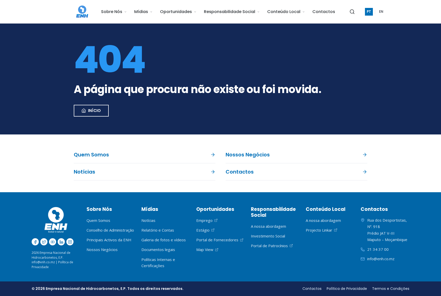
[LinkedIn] (61, 241)
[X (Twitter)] (43, 241)
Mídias (141, 12)
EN (381, 11)
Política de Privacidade (347, 288)
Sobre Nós (111, 12)
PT (369, 11)
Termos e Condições (390, 288)
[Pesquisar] (352, 11)
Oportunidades (176, 12)
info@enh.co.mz (43, 262)
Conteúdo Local (283, 12)
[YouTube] (52, 241)
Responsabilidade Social (229, 12)
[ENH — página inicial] (82, 11)
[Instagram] (70, 241)
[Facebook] (35, 241)
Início (94, 110)
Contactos (323, 12)
